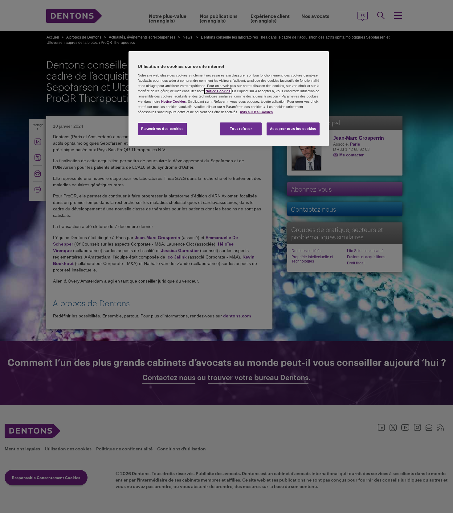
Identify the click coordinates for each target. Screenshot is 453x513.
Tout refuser (241, 128)
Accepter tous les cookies (293, 128)
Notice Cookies (218, 91)
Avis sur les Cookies (256, 112)
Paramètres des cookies (162, 128)
